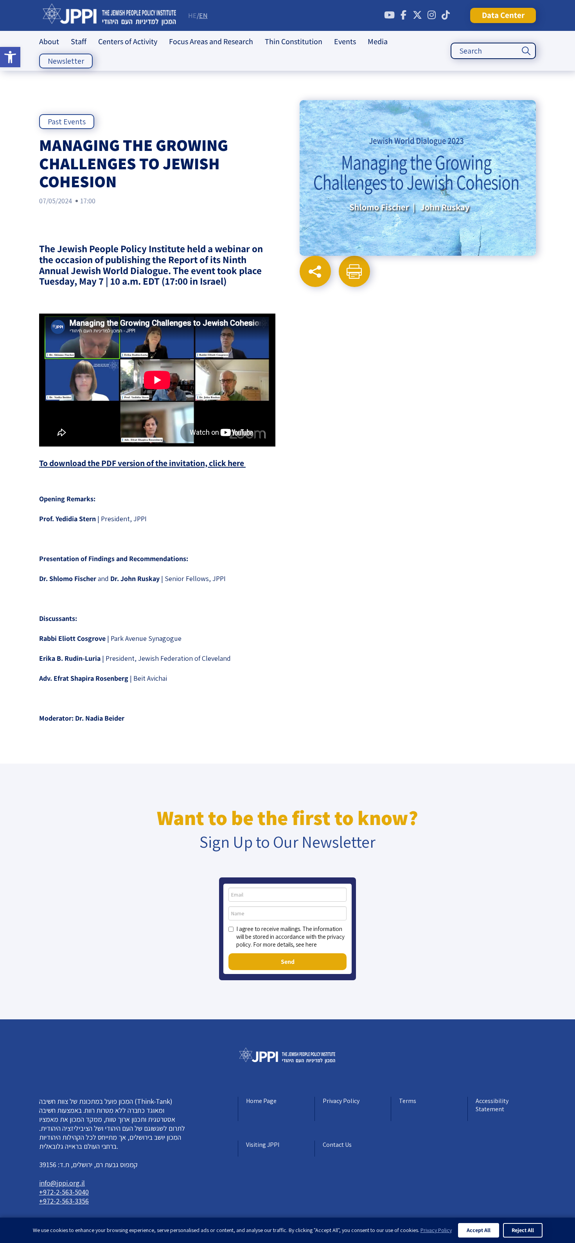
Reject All (523, 1230)
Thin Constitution (293, 41)
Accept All (479, 1230)
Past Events (67, 122)
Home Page (261, 1101)
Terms (407, 1101)
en (203, 15)
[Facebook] (403, 15)
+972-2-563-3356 (64, 1200)
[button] (10, 57)
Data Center (503, 15)
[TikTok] (445, 15)
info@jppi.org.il (62, 1182)
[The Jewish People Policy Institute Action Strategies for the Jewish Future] (109, 15)
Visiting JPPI (262, 1145)
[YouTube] (389, 15)
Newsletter (66, 61)
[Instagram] (431, 15)
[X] (417, 15)
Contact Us (337, 1145)
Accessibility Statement (492, 1105)
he (192, 15)
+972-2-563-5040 (64, 1191)
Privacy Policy (341, 1101)
